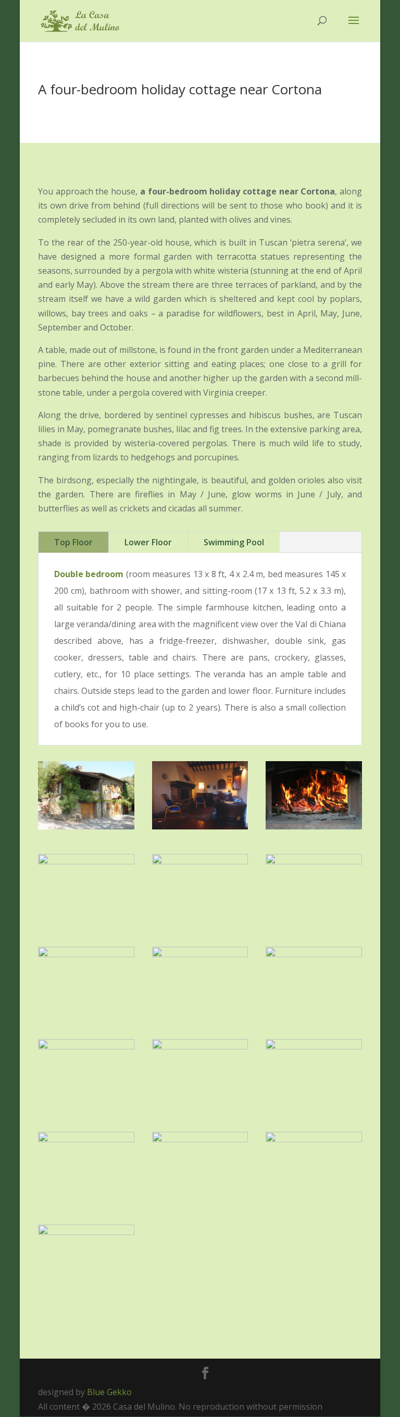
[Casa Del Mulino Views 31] (314, 1046)
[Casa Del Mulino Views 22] (200, 861)
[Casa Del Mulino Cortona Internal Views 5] (86, 1046)
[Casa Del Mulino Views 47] (314, 1139)
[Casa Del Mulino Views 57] (86, 861)
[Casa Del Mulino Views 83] (314, 954)
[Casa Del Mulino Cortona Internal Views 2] (314, 861)
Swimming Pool (234, 542)
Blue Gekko (109, 1392)
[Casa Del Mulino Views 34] (86, 954)
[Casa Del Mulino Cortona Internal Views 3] (86, 1139)
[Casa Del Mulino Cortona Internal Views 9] (200, 826)
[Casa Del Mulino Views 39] (200, 1046)
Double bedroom (88, 574)
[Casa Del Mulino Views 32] (86, 826)
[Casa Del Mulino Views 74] (200, 954)
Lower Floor (148, 542)
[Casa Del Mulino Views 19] (314, 826)
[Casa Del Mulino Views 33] (86, 1232)
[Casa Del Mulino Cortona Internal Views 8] (200, 1139)
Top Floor (73, 542)
